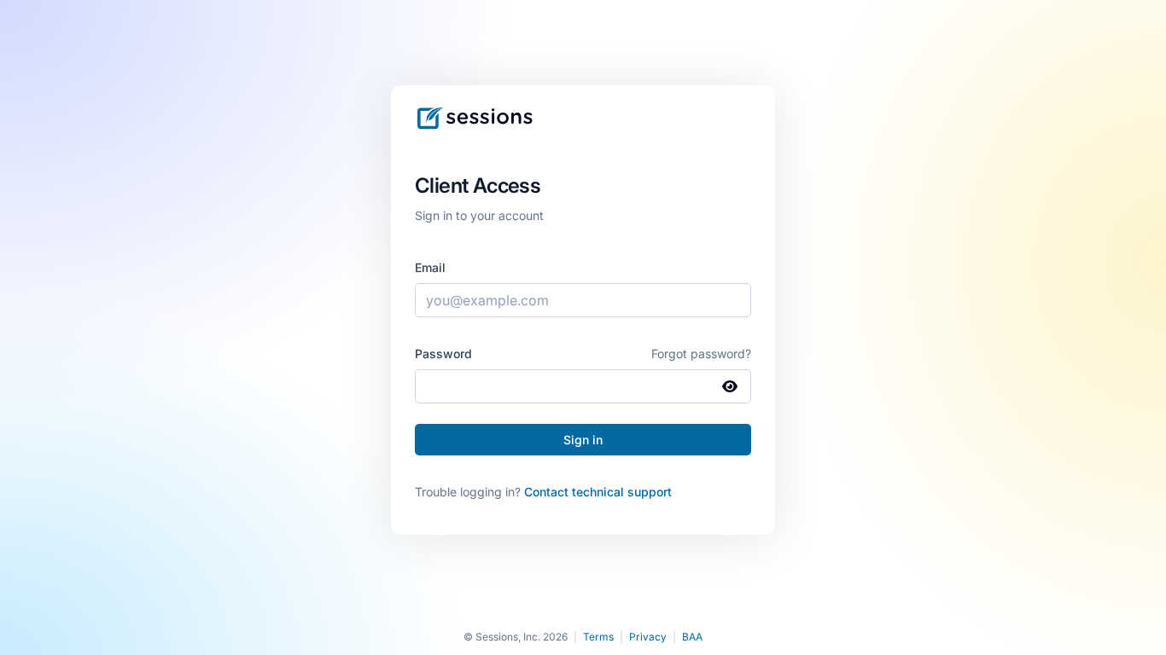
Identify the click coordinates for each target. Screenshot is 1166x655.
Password (443, 353)
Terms (598, 636)
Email (430, 267)
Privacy (648, 636)
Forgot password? (701, 353)
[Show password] (730, 386)
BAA (692, 636)
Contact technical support (598, 491)
